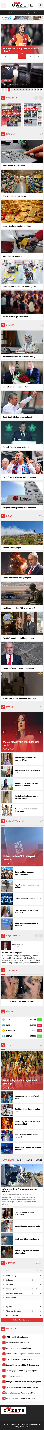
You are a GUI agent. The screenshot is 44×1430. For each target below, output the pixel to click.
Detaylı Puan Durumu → (22, 1320)
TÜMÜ (41, 134)
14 (41, 90)
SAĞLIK (29, 1160)
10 (29, 90)
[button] (5, 56)
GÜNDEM (7, 80)
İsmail (17, 944)
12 (35, 90)
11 (32, 90)
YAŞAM (39, 1160)
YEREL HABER (8, 1160)
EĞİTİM (20, 1160)
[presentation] (3, 74)
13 (38, 90)
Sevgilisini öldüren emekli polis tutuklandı (24, 13)
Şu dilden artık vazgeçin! (12, 953)
